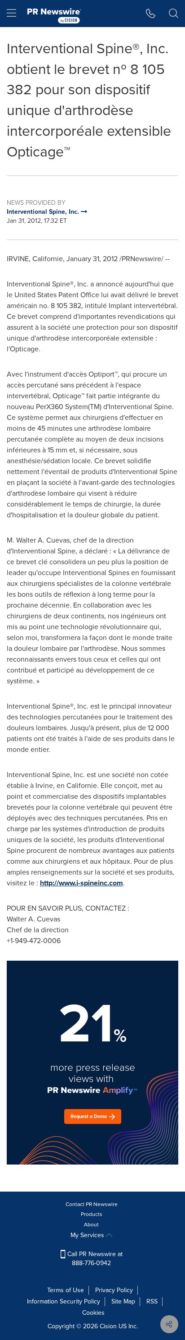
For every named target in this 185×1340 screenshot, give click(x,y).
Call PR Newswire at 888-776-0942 (94, 1258)
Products (91, 1214)
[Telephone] (150, 13)
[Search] (173, 13)
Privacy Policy (114, 1290)
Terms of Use (65, 1290)
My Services (88, 1235)
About (91, 1224)
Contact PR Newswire (92, 1204)
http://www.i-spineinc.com (81, 883)
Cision (108, 1326)
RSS (152, 1301)
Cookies (93, 1312)
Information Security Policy (63, 1301)
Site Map (123, 1301)
